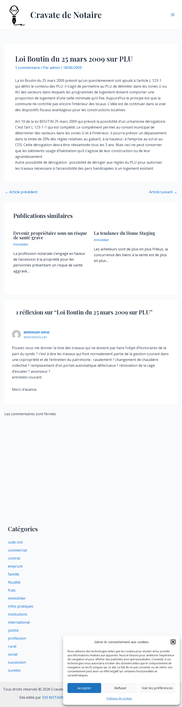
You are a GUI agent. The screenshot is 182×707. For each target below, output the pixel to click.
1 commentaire (27, 67)
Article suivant (163, 192)
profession (17, 638)
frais (12, 590)
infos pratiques (20, 606)
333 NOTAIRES (54, 697)
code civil (15, 542)
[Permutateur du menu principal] (173, 15)
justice (13, 630)
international (19, 622)
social (12, 654)
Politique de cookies (119, 698)
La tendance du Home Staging (124, 233)
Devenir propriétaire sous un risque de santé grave (50, 235)
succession (17, 662)
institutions (17, 614)
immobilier (20, 244)
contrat (14, 558)
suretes (14, 670)
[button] (173, 642)
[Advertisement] (91, 489)
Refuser (120, 688)
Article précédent (21, 192)
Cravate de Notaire (66, 14)
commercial (17, 550)
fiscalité (14, 582)
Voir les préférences (157, 688)
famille (13, 574)
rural (12, 646)
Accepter (84, 688)
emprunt (15, 566)
